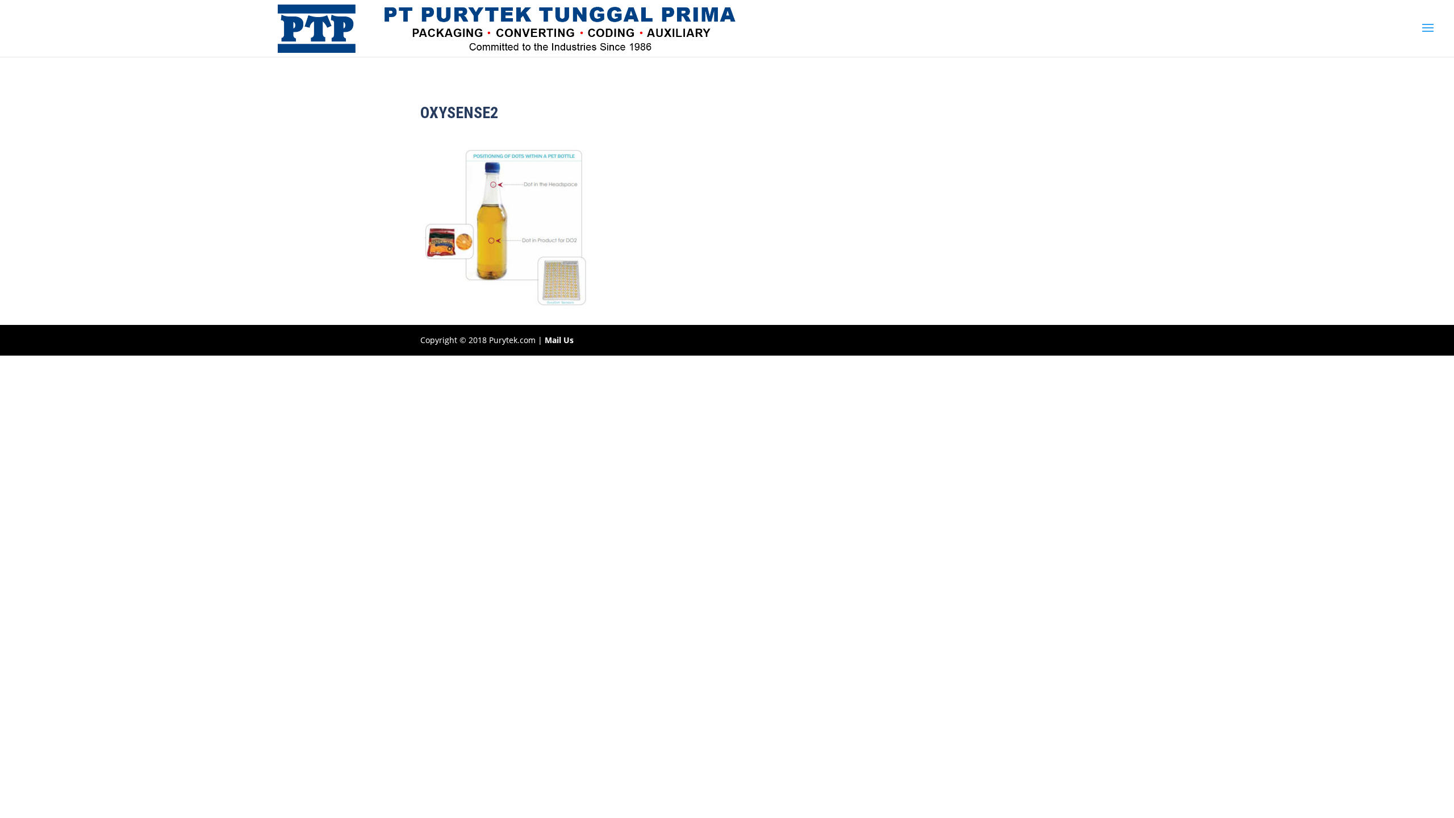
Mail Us (559, 340)
